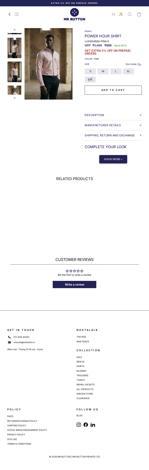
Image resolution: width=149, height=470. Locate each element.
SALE (79, 357)
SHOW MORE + (113, 159)
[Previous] (30, 63)
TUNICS (80, 380)
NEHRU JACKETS (85, 384)
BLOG (79, 415)
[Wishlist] (113, 14)
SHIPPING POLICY (16, 425)
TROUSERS (82, 375)
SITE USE (12, 439)
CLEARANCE (83, 398)
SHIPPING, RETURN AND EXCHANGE (110, 135)
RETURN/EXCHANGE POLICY (22, 421)
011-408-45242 (21, 337)
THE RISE (81, 336)
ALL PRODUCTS (84, 389)
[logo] (74, 14)
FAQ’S (10, 416)
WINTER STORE (84, 393)
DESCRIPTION (94, 115)
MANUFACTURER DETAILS (103, 125)
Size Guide (131, 64)
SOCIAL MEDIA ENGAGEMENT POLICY (27, 430)
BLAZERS (81, 371)
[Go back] (9, 14)
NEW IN (80, 361)
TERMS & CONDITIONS (19, 443)
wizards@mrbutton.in (24, 342)
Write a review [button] (74, 284)
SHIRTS (80, 366)
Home (88, 31)
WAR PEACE (82, 341)
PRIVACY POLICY (16, 434)
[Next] (67, 63)
